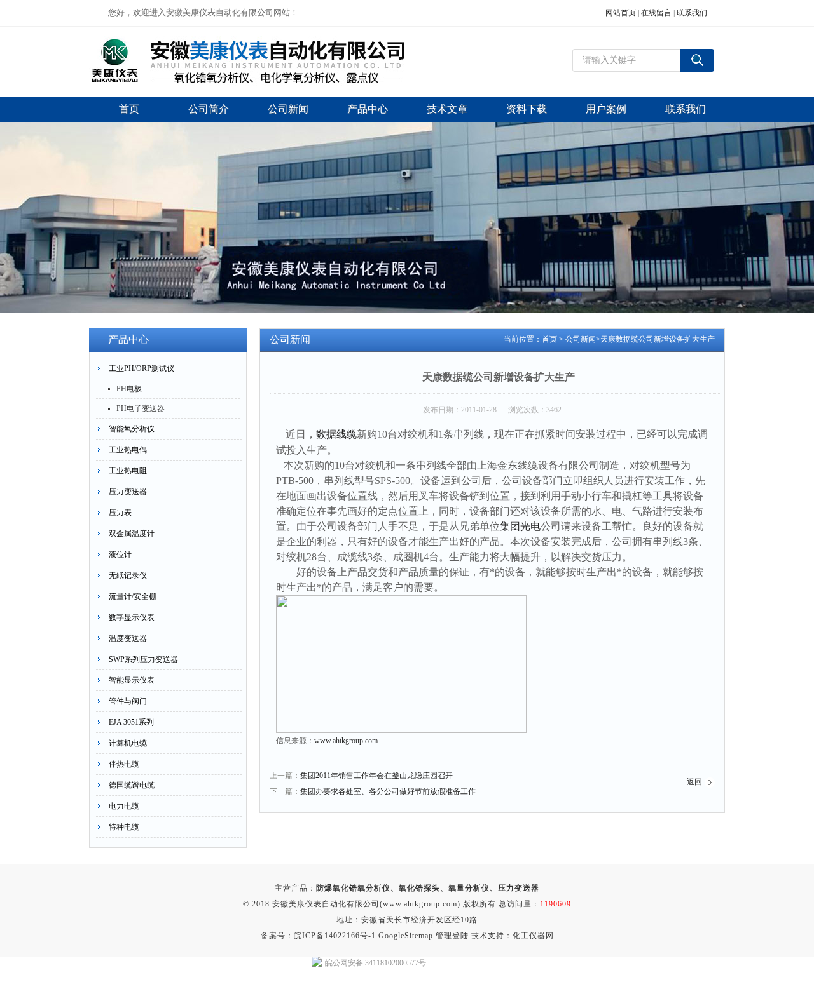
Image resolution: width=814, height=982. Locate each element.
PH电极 (129, 388)
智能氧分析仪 (132, 428)
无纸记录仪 (128, 575)
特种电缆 (124, 827)
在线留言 (656, 12)
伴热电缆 (124, 764)
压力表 (120, 512)
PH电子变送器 (140, 408)
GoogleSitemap (405, 935)
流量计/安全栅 (132, 596)
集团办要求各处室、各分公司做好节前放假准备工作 (388, 791)
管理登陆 (452, 935)
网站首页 (620, 12)
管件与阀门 (128, 701)
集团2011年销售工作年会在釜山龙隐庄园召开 (376, 775)
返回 (694, 781)
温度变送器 (128, 638)
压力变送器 (128, 491)
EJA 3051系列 (131, 722)
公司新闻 (580, 339)
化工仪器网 (533, 935)
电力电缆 (124, 806)
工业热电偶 (128, 449)
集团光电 (520, 526)
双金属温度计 (132, 533)
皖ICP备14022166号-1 (335, 935)
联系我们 (692, 12)
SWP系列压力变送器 (143, 659)
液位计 (120, 554)
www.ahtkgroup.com (346, 740)
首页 (549, 339)
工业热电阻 (128, 470)
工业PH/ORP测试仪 (141, 368)
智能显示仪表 (132, 680)
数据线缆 (336, 434)
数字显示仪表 (132, 617)
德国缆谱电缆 (132, 785)
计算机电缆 (128, 743)
